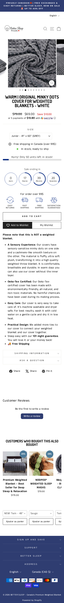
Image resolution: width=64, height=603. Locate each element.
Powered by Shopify (32, 600)
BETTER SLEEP (31, 556)
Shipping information (32, 353)
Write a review (32, 416)
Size (31, 129)
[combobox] (15, 513)
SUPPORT (31, 547)
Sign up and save (31, 539)
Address (31, 564)
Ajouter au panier (15, 521)
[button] (32, 118)
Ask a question (32, 360)
